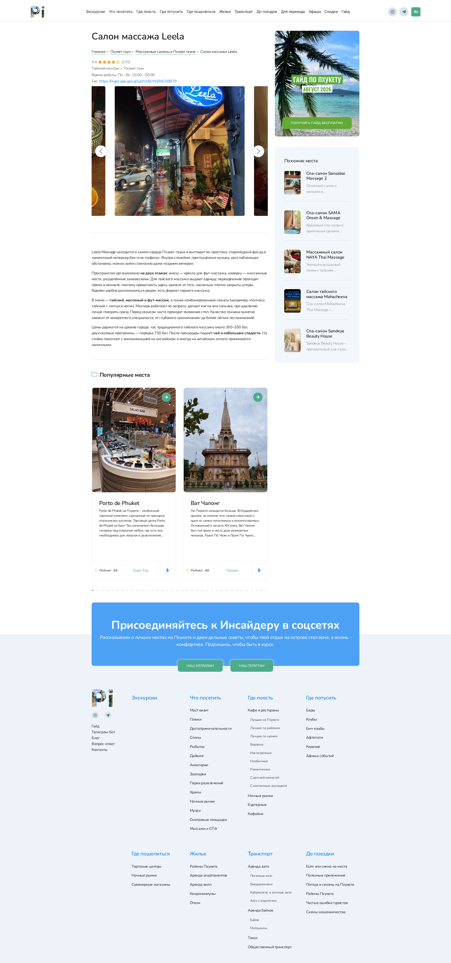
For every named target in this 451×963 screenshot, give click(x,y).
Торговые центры (146, 866)
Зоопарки (198, 774)
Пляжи (196, 719)
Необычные (259, 761)
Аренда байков (260, 910)
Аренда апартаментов (208, 875)
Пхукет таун (120, 51)
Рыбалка (197, 746)
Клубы (311, 719)
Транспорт (243, 11)
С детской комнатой (264, 777)
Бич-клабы (315, 728)
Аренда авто (258, 866)
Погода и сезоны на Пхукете (330, 884)
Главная (98, 51)
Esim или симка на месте (326, 866)
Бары (310, 710)
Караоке (313, 746)
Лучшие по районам (265, 728)
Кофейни (255, 813)
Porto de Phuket (119, 503)
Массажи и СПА (203, 828)
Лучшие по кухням (263, 736)
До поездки (267, 11)
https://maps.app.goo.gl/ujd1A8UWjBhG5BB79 (138, 81)
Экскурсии (95, 11)
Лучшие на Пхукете (264, 720)
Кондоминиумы (203, 893)
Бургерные (257, 804)
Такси (252, 937)
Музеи (195, 810)
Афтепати (314, 737)
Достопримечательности (211, 728)
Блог (96, 738)
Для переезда (293, 11)
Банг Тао (140, 570)
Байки (254, 920)
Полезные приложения (325, 875)
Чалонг (232, 570)
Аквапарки (199, 765)
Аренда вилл (201, 884)
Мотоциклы (258, 928)
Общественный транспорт (270, 947)
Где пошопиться (201, 11)
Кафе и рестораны (263, 710)
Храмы (195, 792)
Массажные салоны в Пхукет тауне (165, 51)
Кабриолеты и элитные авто (271, 892)
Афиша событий (320, 755)
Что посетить (121, 11)
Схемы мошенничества (326, 912)
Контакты (100, 749)
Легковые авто (261, 876)
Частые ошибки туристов (327, 902)
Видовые (256, 744)
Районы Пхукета (204, 866)
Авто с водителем (263, 900)
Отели (195, 902)
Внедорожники (261, 884)
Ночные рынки (202, 801)
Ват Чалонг (205, 503)
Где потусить (171, 11)
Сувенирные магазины (151, 884)
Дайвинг (197, 755)
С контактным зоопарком (268, 786)
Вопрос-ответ (103, 743)
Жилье (225, 11)
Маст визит (199, 710)
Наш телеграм (251, 666)
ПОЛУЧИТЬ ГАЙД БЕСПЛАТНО (317, 123)
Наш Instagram (200, 666)
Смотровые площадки (208, 819)
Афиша (315, 11)
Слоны (195, 737)
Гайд (346, 11)
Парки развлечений (206, 783)
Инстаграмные (261, 753)
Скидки (331, 11)
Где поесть (146, 11)
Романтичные (260, 769)
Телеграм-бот (103, 732)
